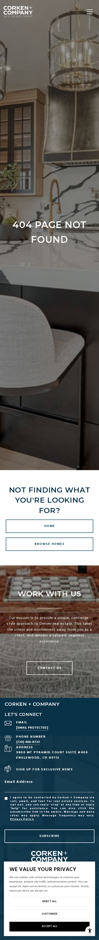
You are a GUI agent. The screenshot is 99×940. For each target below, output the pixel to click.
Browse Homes (49, 544)
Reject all (49, 901)
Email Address (19, 782)
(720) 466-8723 (28, 742)
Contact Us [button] (49, 668)
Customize (49, 914)
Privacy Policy (22, 819)
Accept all (49, 926)
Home (49, 526)
